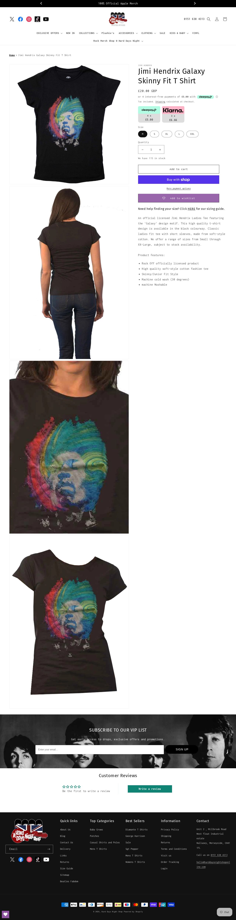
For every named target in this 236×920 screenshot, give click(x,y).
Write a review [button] (150, 788)
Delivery (65, 849)
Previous (41, 3)
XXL (192, 134)
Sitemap (64, 875)
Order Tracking (170, 862)
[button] (49, 33)
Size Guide (66, 868)
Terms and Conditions (174, 849)
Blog (62, 836)
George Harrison (135, 836)
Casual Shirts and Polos (105, 842)
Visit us (166, 855)
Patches (94, 836)
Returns (64, 862)
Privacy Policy (170, 829)
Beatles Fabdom (69, 881)
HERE (191, 209)
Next (194, 3)
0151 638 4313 (194, 18)
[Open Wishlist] (5, 914)
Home (12, 55)
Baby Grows (96, 829)
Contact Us (66, 842)
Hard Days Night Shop (112, 912)
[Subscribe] (49, 849)
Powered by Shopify (133, 912)
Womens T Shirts (135, 862)
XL (166, 134)
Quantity (143, 142)
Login (164, 868)
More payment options (179, 189)
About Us (65, 829)
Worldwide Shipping (136, 3)
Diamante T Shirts (137, 829)
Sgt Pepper (132, 849)
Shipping (160, 101)
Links (63, 855)
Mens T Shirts (98, 849)
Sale (128, 842)
